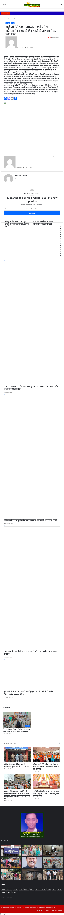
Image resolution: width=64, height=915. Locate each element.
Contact (60, 910)
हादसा (13, 23)
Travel (3, 892)
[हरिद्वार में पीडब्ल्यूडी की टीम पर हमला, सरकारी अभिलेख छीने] (32, 850)
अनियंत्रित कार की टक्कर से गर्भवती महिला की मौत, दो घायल (16, 765)
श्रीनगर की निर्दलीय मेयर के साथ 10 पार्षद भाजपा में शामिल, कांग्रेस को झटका (46, 766)
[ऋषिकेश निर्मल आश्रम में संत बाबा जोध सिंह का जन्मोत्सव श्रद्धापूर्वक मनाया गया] (46, 781)
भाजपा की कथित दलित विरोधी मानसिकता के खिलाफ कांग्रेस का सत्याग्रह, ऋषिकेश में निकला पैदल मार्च (17, 795)
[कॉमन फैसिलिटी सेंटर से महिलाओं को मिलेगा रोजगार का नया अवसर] (53, 850)
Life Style (43, 889)
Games (37, 889)
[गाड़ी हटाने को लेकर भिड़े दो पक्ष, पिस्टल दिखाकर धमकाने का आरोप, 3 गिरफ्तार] (53, 874)
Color (21, 889)
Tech (54, 889)
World (8, 892)
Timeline (60, 889)
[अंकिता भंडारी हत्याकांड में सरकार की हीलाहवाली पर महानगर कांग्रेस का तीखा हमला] (32, 862)
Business (9, 889)
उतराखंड (8, 23)
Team (49, 889)
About (3, 889)
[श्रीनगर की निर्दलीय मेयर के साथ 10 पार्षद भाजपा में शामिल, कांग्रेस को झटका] (46, 754)
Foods (31, 889)
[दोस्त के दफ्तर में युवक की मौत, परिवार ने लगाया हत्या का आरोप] (11, 874)
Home (47, 910)
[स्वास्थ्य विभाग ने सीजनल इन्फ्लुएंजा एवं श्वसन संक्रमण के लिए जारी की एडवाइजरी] (11, 850)
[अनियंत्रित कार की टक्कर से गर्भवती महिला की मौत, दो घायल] (17, 754)
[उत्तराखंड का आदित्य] (32, 4)
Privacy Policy (53, 910)
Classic (15, 889)
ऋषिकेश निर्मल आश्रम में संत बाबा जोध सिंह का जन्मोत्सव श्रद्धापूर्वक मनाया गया (46, 793)
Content (26, 889)
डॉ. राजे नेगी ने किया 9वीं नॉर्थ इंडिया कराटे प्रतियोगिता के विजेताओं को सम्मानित (17, 730)
